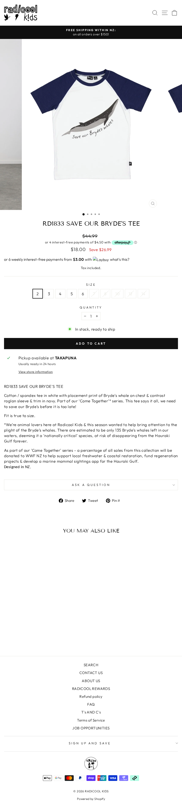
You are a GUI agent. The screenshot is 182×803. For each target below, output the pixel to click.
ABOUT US (91, 681)
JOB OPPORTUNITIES (90, 728)
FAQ (91, 704)
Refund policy (90, 696)
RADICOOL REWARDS (91, 688)
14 (143, 293)
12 (130, 293)
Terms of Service (91, 720)
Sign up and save (90, 743)
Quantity (91, 307)
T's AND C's (91, 712)
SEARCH (91, 665)
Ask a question (91, 485)
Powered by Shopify (91, 799)
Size (91, 284)
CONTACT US (91, 672)
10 (117, 293)
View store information (35, 372)
